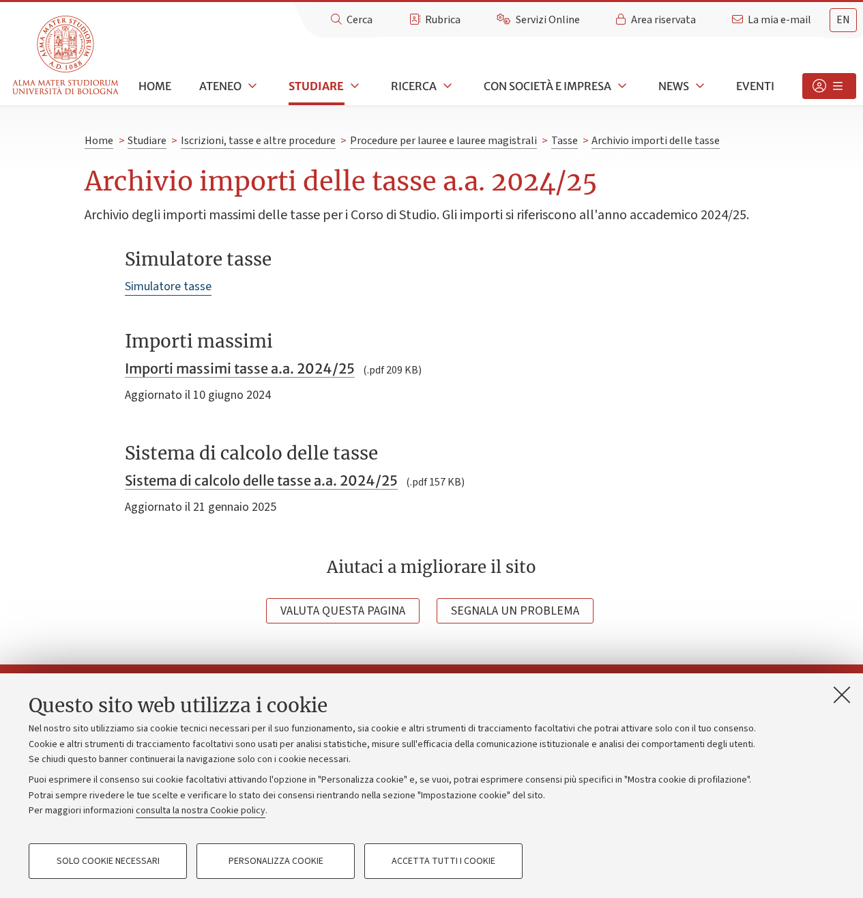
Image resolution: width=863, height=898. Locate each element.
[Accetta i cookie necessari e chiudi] (842, 694)
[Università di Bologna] (66, 55)
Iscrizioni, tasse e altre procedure (258, 140)
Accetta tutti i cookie (443, 861)
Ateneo (220, 86)
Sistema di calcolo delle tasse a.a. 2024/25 (261, 480)
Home (154, 86)
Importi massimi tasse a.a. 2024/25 (240, 368)
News (673, 86)
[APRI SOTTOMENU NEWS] (698, 86)
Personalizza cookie (276, 861)
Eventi (755, 86)
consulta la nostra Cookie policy (200, 810)
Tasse (564, 140)
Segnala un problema (515, 610)
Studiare (316, 86)
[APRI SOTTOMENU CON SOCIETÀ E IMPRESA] (620, 86)
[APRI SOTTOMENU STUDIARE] (353, 86)
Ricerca (414, 86)
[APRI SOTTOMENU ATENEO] (251, 86)
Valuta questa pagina (342, 610)
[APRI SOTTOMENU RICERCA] (446, 86)
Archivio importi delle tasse (655, 140)
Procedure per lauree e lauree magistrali (443, 140)
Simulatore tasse (168, 286)
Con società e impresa (547, 86)
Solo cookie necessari (108, 861)
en (843, 19)
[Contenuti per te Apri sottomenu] (829, 86)
